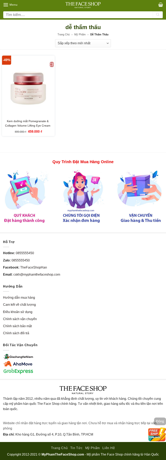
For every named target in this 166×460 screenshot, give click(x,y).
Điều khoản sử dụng (17, 312)
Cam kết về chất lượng (19, 304)
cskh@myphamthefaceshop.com (36, 274)
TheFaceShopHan (33, 267)
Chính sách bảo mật (17, 326)
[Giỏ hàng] (160, 4)
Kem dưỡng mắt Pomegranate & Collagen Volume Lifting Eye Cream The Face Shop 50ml (27, 125)
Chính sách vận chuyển (20, 319)
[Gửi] (158, 14)
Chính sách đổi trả (16, 333)
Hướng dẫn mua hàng (19, 297)
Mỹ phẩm (80, 34)
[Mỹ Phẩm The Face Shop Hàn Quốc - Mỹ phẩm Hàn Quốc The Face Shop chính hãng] (83, 5)
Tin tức (76, 448)
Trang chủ (63, 34)
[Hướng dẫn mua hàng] (83, 196)
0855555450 (25, 253)
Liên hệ (108, 448)
